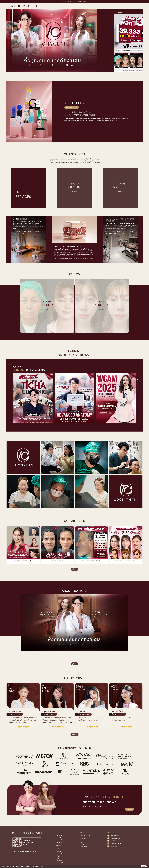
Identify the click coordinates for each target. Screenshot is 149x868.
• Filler (57, 848)
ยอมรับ (143, 866)
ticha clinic (112, 841)
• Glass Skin (59, 855)
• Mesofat (58, 851)
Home (87, 6)
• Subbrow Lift (59, 841)
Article (128, 6)
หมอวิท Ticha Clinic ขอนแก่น (116, 843)
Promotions (121, 6)
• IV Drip (58, 857)
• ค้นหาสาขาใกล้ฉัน (84, 846)
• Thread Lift (59, 853)
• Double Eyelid (59, 839)
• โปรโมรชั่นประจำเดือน (85, 835)
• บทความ (82, 844)
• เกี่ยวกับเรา (83, 841)
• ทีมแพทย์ (82, 843)
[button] (100, 43)
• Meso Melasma (60, 862)
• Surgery (58, 837)
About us (93, 6)
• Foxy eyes (59, 842)
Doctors (107, 6)
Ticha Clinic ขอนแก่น (114, 835)
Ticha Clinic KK (113, 846)
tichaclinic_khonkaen (115, 838)
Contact (134, 6)
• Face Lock (59, 835)
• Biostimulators (60, 860)
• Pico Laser (59, 858)
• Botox (58, 850)
